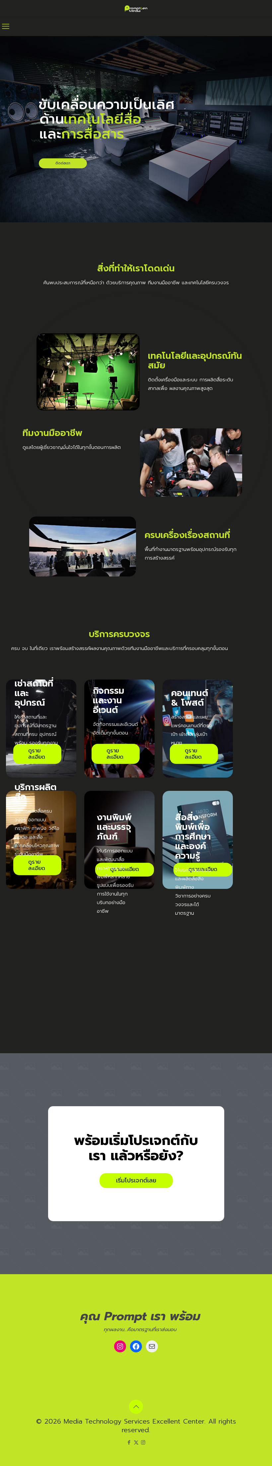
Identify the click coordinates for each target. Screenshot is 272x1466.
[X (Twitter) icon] (136, 1442)
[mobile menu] (5, 26)
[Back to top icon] (136, 1407)
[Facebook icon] (129, 1442)
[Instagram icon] (143, 1442)
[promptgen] (136, 8)
